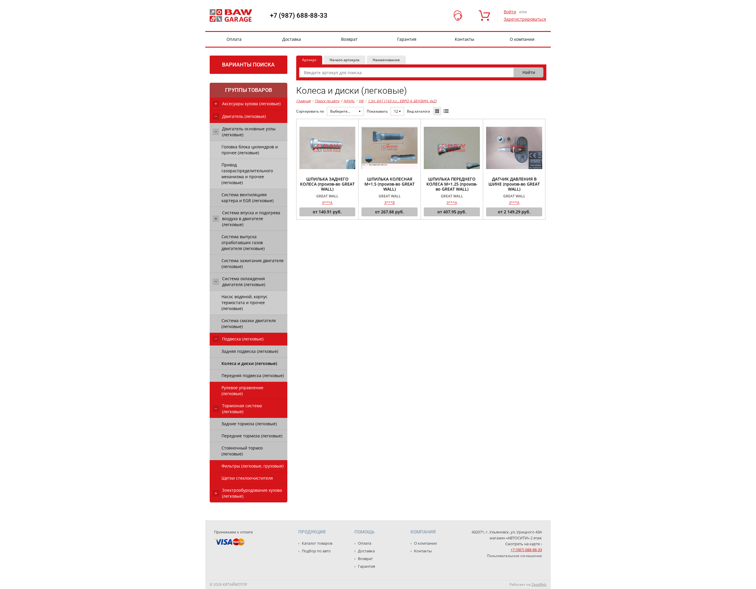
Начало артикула (344, 59)
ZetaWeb (539, 584)
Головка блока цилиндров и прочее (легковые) (249, 149)
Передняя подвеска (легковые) (252, 375)
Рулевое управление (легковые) (242, 390)
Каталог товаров (316, 543)
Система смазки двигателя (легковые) (248, 323)
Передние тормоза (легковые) (251, 436)
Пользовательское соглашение (514, 555)
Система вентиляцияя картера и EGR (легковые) (247, 197)
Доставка (291, 39)
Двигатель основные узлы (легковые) (249, 131)
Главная (303, 100)
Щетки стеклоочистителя (247, 478)
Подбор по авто (316, 551)
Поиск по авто (327, 100)
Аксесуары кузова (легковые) (251, 103)
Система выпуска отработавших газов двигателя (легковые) (243, 242)
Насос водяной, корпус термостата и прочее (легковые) (244, 302)
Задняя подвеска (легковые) (249, 351)
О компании (522, 39)
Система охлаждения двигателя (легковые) (243, 281)
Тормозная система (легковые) (242, 408)
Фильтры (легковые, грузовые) (252, 466)
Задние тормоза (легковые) (249, 423)
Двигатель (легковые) (244, 116)
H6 (361, 100)
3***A (327, 202)
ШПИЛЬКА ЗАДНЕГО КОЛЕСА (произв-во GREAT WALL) (327, 184)
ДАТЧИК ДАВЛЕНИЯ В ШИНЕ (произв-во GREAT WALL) (514, 184)
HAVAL (348, 100)
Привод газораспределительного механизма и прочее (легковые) (247, 173)
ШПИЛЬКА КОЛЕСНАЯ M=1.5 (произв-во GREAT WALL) (389, 184)
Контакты (464, 39)
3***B (389, 202)
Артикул (309, 59)
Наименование (386, 59)
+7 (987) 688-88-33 (299, 16)
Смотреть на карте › (523, 543)
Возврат (349, 39)
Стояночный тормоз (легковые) (242, 451)
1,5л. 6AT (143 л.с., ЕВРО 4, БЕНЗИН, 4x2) (402, 100)
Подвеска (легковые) (242, 339)
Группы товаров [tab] (248, 90)
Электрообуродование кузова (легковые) (252, 493)
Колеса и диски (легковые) (249, 363)
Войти (510, 11)
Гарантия (406, 39)
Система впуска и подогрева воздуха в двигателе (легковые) (251, 218)
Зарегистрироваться (525, 19)
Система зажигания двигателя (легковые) (252, 263)
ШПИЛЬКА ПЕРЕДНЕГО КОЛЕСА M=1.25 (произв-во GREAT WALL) (452, 184)
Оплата (234, 39)
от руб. (327, 212)
